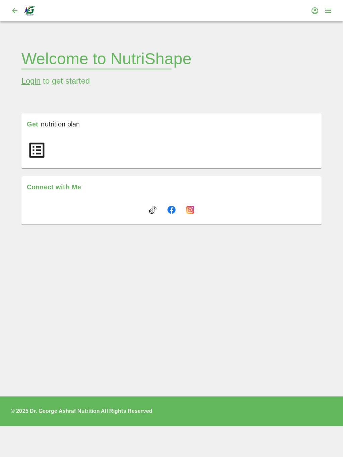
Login (31, 80)
